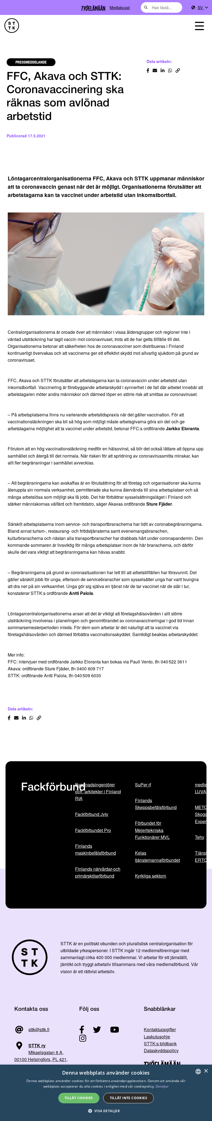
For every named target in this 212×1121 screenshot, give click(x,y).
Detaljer (162, 1086)
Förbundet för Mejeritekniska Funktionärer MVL (152, 830)
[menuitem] (202, 7)
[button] (106, 1110)
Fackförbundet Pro (93, 830)
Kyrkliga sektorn (150, 876)
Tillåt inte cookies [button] (128, 1098)
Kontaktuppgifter (160, 1029)
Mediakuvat (120, 7)
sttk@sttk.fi (38, 1029)
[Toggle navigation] (199, 25)
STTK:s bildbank (160, 1043)
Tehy (199, 837)
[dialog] (106, 1093)
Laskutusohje (157, 1036)
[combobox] (161, 7)
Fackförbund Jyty (91, 814)
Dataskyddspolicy (161, 1050)
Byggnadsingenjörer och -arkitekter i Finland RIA (98, 791)
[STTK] (11, 25)
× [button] (206, 1071)
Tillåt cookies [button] (79, 1098)
